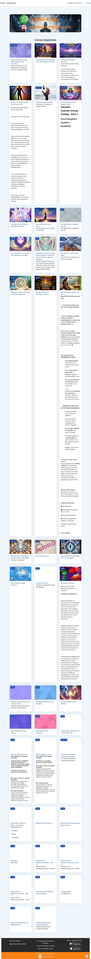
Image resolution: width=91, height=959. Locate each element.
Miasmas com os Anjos (48, 228)
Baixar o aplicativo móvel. (45, 948)
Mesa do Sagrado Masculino (19, 754)
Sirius (72, 868)
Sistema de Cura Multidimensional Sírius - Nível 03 (44, 862)
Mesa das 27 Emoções (67, 583)
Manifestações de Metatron (44, 823)
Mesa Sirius (14, 860)
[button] (74, 3)
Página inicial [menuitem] (23, 3)
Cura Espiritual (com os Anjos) (20, 253)
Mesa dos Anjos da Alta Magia (20, 556)
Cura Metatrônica (66, 891)
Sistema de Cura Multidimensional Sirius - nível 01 (19, 893)
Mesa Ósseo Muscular (42, 556)
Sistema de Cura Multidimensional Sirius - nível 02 (69, 862)
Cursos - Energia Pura (8, 3)
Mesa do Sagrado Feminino (44, 754)
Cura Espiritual (15, 255)
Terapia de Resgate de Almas (44, 102)
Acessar (88, 3)
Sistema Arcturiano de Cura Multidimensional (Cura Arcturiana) (19, 62)
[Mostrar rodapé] (86, 956)
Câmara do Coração (42, 583)
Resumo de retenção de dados (45, 946)
